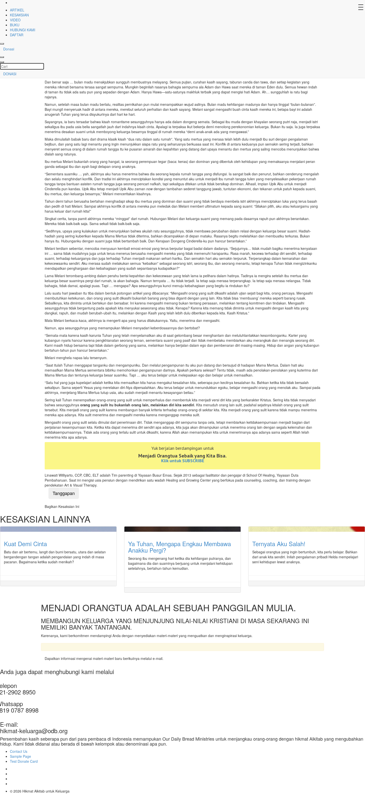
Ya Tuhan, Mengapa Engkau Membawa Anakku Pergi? (179, 546)
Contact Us (18, 751)
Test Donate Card (24, 761)
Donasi (8, 48)
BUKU (14, 24)
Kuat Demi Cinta (25, 543)
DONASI (9, 73)
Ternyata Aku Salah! (278, 543)
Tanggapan (64, 493)
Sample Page (20, 756)
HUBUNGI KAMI (22, 29)
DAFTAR (16, 34)
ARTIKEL (17, 9)
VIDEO (15, 19)
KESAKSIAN (19, 14)
